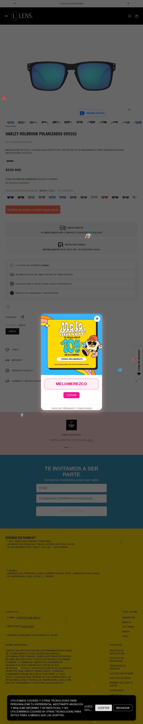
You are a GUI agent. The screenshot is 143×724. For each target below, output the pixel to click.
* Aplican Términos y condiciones (71, 408)
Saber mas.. (88, 708)
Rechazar (122, 707)
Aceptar (103, 707)
